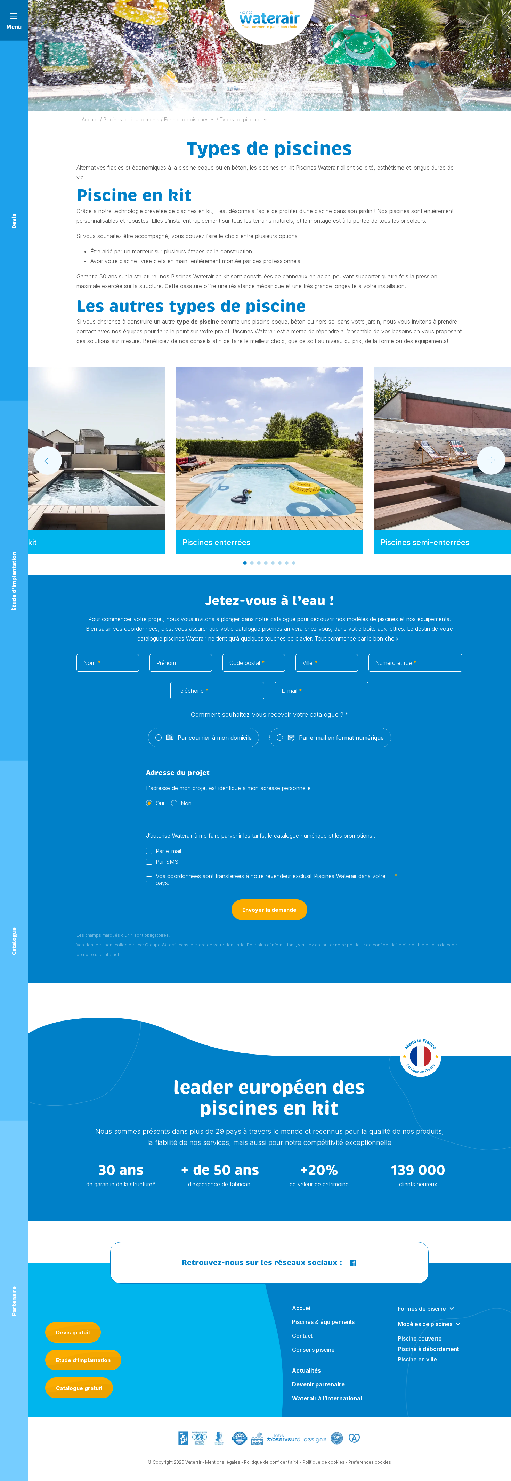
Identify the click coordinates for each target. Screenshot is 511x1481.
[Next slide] (491, 460)
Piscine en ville (417, 1359)
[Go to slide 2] (252, 563)
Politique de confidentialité (271, 1462)
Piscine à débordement (428, 1348)
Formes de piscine (422, 1308)
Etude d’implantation (83, 1360)
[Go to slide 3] (259, 563)
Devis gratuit (73, 1332)
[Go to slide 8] (293, 563)
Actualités (306, 1370)
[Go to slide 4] (266, 563)
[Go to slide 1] (245, 563)
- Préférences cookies (368, 1462)
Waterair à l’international (327, 1398)
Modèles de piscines (425, 1323)
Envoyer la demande (269, 909)
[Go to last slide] (47, 460)
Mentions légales (222, 1462)
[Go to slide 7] (287, 563)
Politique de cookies (323, 1462)
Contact (302, 1335)
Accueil (302, 1307)
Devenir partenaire (318, 1384)
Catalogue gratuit (79, 1388)
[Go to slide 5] (273, 563)
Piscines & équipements (323, 1321)
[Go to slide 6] (280, 563)
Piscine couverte (420, 1338)
